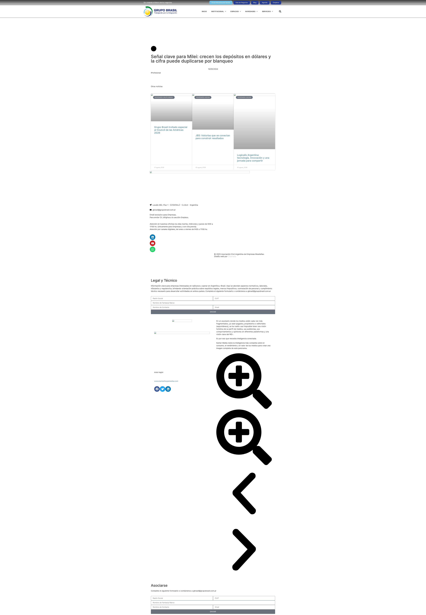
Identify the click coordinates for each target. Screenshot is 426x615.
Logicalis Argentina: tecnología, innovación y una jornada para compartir (253, 158)
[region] (213, 268)
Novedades (250, 11)
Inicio (204, 11)
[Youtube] (152, 243)
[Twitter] (162, 389)
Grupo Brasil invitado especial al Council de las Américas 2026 (170, 130)
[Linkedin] (152, 237)
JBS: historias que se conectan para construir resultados (213, 137)
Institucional (217, 11)
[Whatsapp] (152, 249)
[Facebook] (157, 389)
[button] (280, 11)
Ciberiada (232, 256)
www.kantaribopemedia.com (166, 381)
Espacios (235, 11)
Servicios (266, 11)
